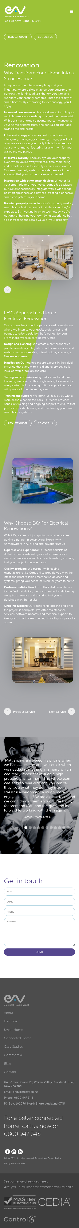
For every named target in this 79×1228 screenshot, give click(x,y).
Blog (7, 1063)
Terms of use (41, 1158)
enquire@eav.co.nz (25, 1092)
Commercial (13, 1055)
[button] (70, 11)
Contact (10, 1072)
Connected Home (17, 1038)
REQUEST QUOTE (17, 36)
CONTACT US (45, 36)
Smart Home (13, 1029)
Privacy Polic (54, 1158)
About (8, 1013)
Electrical (11, 1021)
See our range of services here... (26, 1181)
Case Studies (13, 1046)
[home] (17, 11)
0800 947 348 (30, 21)
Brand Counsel (18, 1163)
